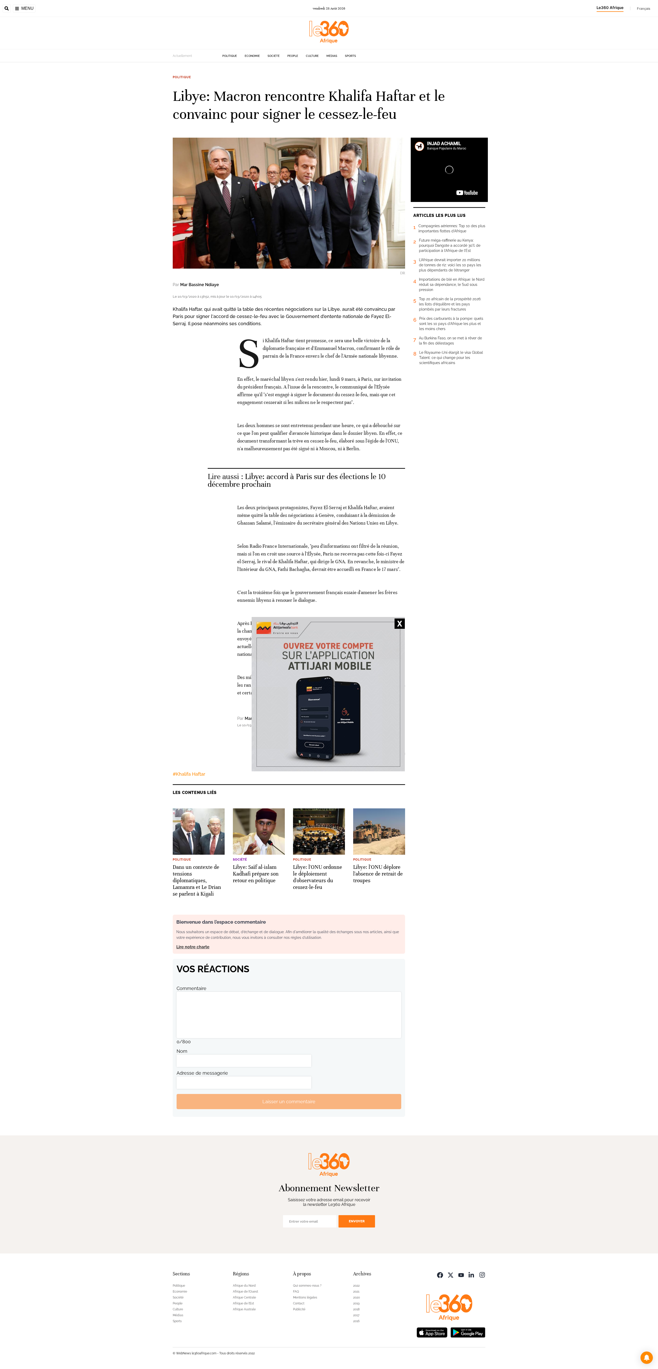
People (292, 56)
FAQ (296, 1291)
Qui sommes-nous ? (307, 1285)
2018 (356, 1309)
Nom (182, 1051)
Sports (350, 56)
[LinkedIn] (472, 1274)
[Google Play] (467, 1332)
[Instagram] (482, 1274)
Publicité (299, 1309)
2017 (356, 1315)
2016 (356, 1321)
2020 (356, 1297)
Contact (298, 1303)
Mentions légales (305, 1297)
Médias (331, 56)
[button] (647, 1358)
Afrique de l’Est (243, 1303)
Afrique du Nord (244, 1285)
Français (643, 8)
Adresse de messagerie (202, 1073)
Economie (252, 56)
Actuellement (182, 56)
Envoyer (357, 1221)
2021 (356, 1291)
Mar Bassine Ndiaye (199, 284)
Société (274, 56)
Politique (229, 56)
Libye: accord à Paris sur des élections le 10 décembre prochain (297, 480)
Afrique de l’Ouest (245, 1291)
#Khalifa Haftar (189, 774)
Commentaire (191, 988)
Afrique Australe (244, 1309)
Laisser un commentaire (288, 1101)
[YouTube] (461, 1274)
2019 (356, 1303)
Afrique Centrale (244, 1297)
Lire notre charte (192, 946)
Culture (312, 56)
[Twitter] (450, 1274)
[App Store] (432, 1332)
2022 (356, 1285)
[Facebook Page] (440, 1274)
